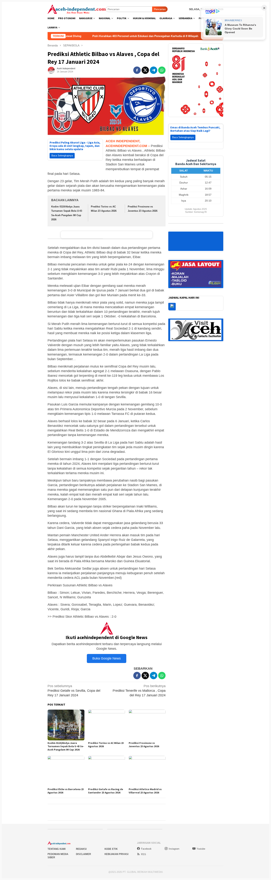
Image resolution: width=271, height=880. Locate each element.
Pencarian (160, 9)
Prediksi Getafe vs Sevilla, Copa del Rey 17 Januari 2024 (74, 690)
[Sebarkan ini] (137, 70)
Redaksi (81, 849)
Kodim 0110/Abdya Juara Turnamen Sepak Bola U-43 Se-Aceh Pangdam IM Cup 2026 (66, 746)
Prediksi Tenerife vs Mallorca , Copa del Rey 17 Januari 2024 (139, 690)
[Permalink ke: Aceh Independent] (51, 70)
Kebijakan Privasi (116, 854)
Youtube (201, 848)
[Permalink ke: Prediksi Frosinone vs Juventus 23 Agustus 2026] (147, 725)
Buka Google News (106, 658)
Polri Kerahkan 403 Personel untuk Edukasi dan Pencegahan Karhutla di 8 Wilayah (104, 36)
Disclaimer (83, 854)
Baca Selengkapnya (62, 155)
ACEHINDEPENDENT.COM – (128, 146)
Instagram (174, 848)
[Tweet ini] (145, 70)
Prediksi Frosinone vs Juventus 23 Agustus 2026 (144, 744)
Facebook (146, 848)
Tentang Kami (57, 849)
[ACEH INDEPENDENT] (77, 8)
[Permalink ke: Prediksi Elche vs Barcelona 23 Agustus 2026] (66, 771)
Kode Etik (111, 849)
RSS (143, 854)
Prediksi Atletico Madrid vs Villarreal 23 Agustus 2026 (145, 791)
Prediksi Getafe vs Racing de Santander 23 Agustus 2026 (105, 791)
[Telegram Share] (153, 70)
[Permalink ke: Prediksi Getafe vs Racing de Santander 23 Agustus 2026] (106, 771)
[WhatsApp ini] (162, 70)
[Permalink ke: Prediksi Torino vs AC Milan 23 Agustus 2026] (106, 725)
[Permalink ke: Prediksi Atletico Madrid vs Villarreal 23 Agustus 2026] (147, 771)
